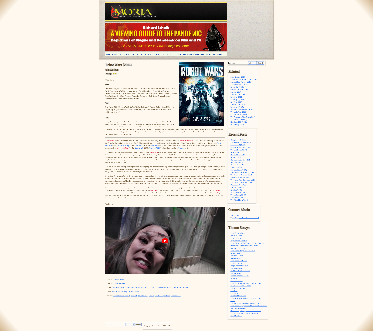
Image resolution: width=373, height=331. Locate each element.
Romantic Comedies (238, 288)
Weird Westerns (236, 316)
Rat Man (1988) (236, 190)
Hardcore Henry (123, 145)
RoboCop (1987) (236, 102)
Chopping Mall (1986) (238, 140)
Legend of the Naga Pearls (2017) (242, 172)
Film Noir (234, 291)
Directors (212, 54)
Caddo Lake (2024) (237, 165)
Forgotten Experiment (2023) (241, 177)
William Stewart (119, 279)
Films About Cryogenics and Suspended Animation (249, 306)
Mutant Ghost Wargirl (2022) (241, 82)
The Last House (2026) (239, 150)
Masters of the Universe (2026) (242, 110)
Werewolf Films (236, 236)
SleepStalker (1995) (237, 197)
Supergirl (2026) (236, 167)
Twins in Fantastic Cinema (240, 276)
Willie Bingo (171, 287)
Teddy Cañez (125, 287)
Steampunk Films (237, 256)
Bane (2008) (235, 152)
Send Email (235, 215)
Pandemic (154, 145)
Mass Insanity (143, 296)
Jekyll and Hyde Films (238, 296)
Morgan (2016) (236, 92)
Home (108, 54)
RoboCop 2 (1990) (237, 100)
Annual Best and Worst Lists (197, 54)
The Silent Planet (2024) (239, 200)
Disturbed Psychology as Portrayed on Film (246, 311)
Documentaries (236, 258)
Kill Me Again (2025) (238, 187)
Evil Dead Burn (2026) (239, 170)
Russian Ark (139, 148)
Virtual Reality (236, 238)
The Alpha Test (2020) (238, 112)
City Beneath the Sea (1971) (241, 160)
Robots (151, 296)
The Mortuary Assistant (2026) (241, 182)
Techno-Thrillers (236, 273)
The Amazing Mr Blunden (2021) (242, 142)
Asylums (234, 278)
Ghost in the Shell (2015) (239, 89)
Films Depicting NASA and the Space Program (247, 243)
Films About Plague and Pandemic (243, 251)
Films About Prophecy (238, 263)
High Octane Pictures (131, 292)
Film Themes (181, 54)
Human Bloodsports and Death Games (244, 246)
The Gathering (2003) (238, 195)
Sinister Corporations (162, 296)
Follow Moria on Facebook (249, 218)
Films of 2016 (176, 296)
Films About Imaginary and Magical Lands (246, 283)
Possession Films (237, 281)
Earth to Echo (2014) (238, 94)
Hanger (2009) (236, 157)
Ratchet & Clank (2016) (239, 84)
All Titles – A (116, 54)
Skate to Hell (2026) (238, 145)
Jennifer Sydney (136, 287)
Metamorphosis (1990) (239, 192)
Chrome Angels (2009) (239, 114)
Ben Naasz (116, 287)
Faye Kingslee (148, 287)
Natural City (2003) (237, 124)
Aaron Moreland (160, 287)
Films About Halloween (239, 261)
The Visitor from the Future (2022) (243, 180)
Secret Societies (236, 268)
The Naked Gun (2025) (239, 120)
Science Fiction (119, 283)
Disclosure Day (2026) (239, 185)
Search (260, 63)
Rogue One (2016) (237, 87)
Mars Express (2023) (238, 77)
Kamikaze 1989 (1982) (239, 122)
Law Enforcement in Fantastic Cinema (244, 313)
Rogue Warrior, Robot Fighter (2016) (244, 79)
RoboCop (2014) (236, 97)
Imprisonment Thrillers (239, 241)
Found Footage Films (120, 296)
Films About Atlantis (238, 233)
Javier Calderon (182, 287)
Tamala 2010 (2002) (238, 104)
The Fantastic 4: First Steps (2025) (243, 117)
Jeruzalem (138, 145)
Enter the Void (154, 148)
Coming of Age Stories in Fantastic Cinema (246, 303)
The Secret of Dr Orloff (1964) (241, 175)
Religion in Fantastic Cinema (241, 286)
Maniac (181, 148)
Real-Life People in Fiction (240, 271)
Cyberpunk (133, 296)
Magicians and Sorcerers (239, 266)
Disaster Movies (236, 253)
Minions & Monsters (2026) (240, 147)
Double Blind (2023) (238, 155)
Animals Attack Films (238, 248)
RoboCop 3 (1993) (237, 107)
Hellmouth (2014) (237, 162)
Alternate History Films (239, 308)
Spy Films (234, 293)
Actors (219, 54)
